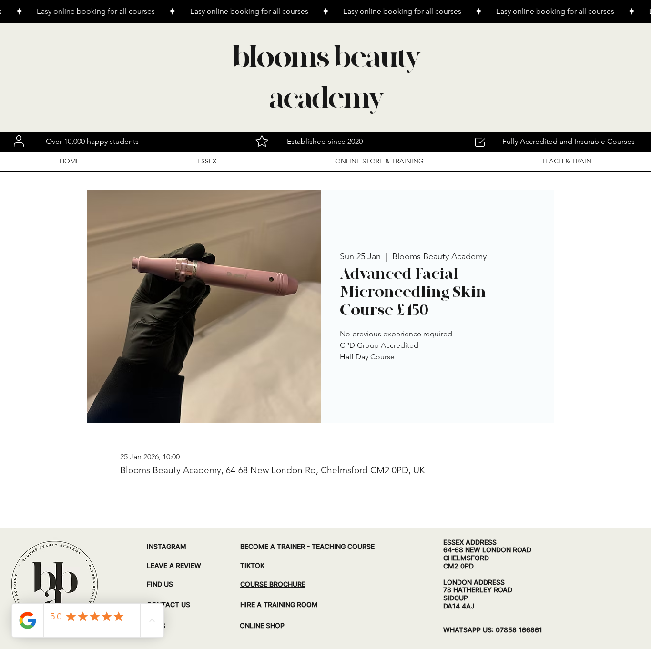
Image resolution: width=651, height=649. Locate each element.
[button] (523, 240)
